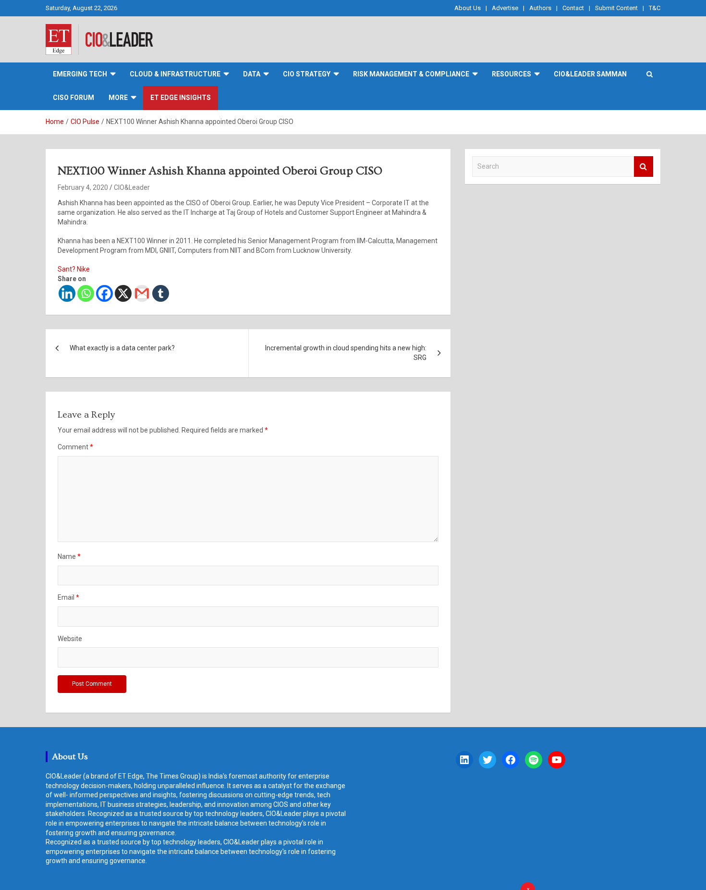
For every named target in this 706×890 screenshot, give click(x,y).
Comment (75, 447)
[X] (123, 293)
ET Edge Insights (180, 97)
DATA (251, 74)
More (118, 97)
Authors (540, 8)
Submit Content (616, 8)
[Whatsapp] (85, 293)
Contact (573, 8)
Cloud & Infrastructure (175, 74)
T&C (654, 8)
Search (643, 166)
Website (70, 639)
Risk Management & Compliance (411, 74)
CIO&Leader (132, 187)
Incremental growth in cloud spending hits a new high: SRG (345, 352)
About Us (467, 8)
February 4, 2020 (83, 187)
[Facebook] (104, 293)
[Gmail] (142, 293)
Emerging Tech (80, 74)
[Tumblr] (160, 293)
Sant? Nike (74, 269)
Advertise (505, 8)
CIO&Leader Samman (590, 74)
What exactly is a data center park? (122, 348)
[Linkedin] (67, 293)
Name (69, 556)
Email (68, 597)
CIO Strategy (306, 74)
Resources (511, 74)
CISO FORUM (73, 97)
